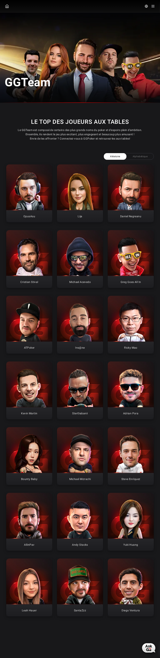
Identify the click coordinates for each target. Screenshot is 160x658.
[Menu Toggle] (153, 6)
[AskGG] (148, 648)
